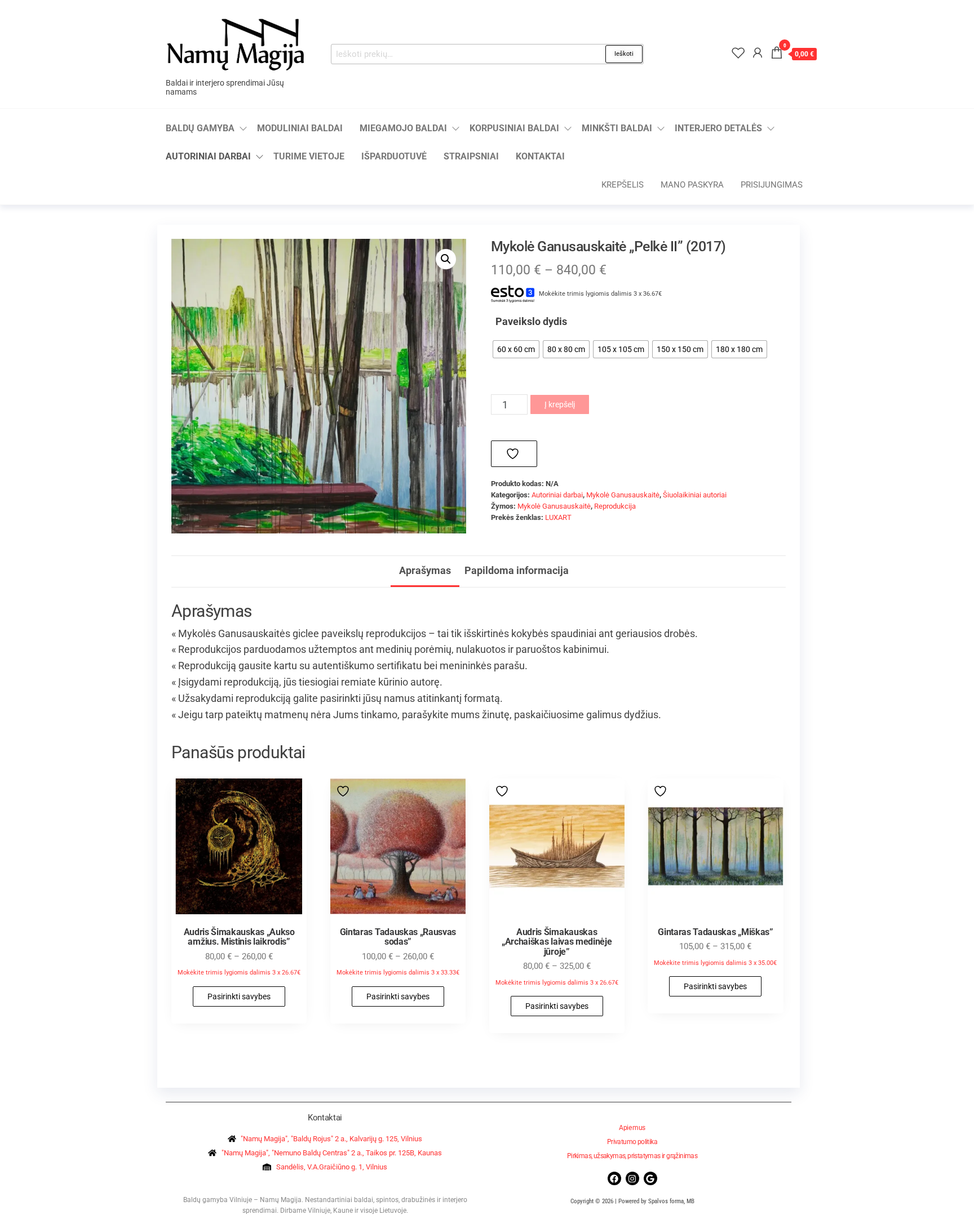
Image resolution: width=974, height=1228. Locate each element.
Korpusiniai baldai (514, 128)
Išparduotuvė (394, 156)
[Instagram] (632, 1178)
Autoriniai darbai (208, 156)
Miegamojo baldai (403, 128)
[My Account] (757, 53)
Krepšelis (622, 185)
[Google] (650, 1178)
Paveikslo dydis (531, 321)
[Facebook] (614, 1178)
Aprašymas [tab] (425, 570)
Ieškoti (624, 53)
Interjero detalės (718, 128)
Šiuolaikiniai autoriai (695, 495)
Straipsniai (471, 156)
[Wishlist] (738, 53)
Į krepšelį (559, 404)
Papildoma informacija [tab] (516, 570)
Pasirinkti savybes (239, 996)
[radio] (516, 349)
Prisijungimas (772, 185)
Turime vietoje (308, 156)
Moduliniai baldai (300, 128)
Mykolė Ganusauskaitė (622, 495)
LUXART (558, 517)
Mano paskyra (692, 185)
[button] (446, 259)
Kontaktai (540, 156)
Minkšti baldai (617, 128)
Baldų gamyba (200, 128)
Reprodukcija (615, 506)
